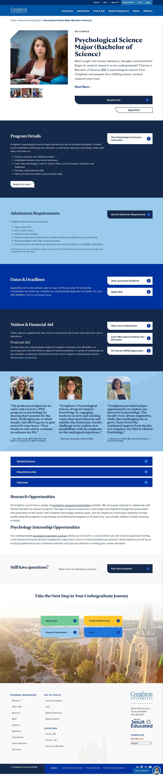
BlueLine (16, 712)
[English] (132, 739)
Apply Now (134, 110)
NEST (14, 718)
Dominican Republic (55, 746)
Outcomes (22, 482)
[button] (83, 86)
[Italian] (140, 739)
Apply (148, 2)
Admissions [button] (83, 10)
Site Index (16, 749)
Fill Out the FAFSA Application (127, 350)
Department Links (26, 471)
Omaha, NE (51, 733)
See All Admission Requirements (128, 214)
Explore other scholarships (23, 357)
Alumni (96, 2)
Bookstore (16, 731)
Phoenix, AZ (51, 740)
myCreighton (18, 737)
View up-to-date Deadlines (125, 280)
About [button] (136, 10)
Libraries (16, 725)
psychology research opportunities (71, 505)
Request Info (128, 2)
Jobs (48, 706)
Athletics (148, 10)
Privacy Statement (93, 768)
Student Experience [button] (119, 10)
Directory (16, 700)
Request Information (56, 632)
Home (13, 20)
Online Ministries (19, 743)
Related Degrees (26, 461)
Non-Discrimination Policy (73, 768)
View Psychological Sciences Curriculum (126, 139)
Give (105, 2)
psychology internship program (50, 535)
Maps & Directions (54, 712)
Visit (140, 2)
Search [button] (114, 2)
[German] (137, 739)
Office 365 (17, 706)
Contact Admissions (99, 620)
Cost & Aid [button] (99, 10)
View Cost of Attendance (124, 325)
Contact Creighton (54, 700)
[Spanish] (142, 739)
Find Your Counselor (121, 568)
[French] (134, 739)
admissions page (43, 294)
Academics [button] (67, 10)
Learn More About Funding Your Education (127, 338)
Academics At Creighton (29, 20)
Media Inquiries (52, 718)
